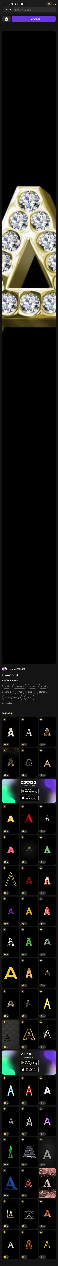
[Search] (53, 10)
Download (35, 19)
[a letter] (10, 973)
